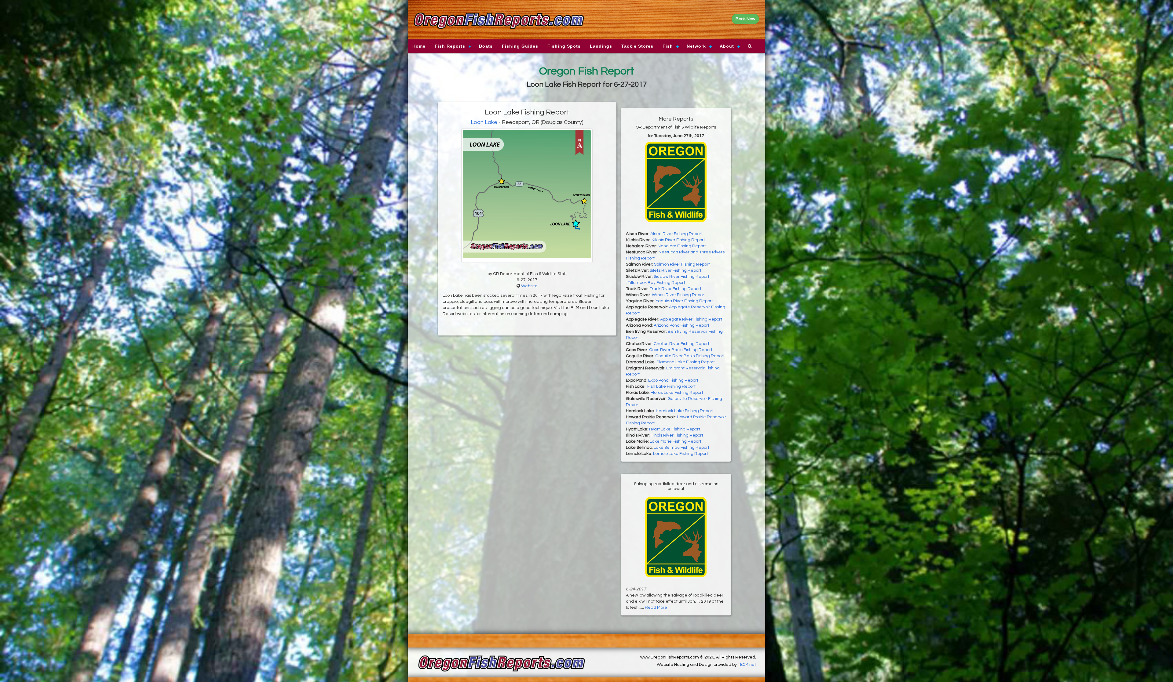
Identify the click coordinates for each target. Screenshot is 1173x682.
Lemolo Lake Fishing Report (680, 454)
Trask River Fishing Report (675, 289)
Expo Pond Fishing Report (673, 380)
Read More (656, 607)
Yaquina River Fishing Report (684, 301)
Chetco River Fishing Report (681, 344)
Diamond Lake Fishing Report (685, 362)
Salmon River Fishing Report (682, 264)
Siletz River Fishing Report (675, 270)
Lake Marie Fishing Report (675, 441)
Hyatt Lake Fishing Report (674, 429)
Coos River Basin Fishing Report (680, 350)
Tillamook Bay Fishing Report (656, 283)
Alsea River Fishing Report (676, 234)
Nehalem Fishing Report (682, 246)
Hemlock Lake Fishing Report (685, 411)
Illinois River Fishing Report (677, 435)
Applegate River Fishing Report (691, 319)
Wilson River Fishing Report (679, 295)
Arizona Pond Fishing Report (681, 325)
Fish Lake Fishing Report (671, 386)
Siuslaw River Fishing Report (681, 276)
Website (529, 286)
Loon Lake (484, 122)
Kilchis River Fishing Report (678, 240)
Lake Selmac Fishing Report (681, 447)
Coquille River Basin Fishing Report (690, 356)
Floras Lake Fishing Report (677, 392)
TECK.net (747, 664)
